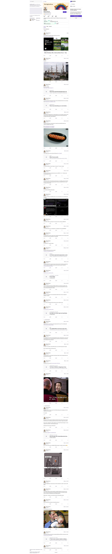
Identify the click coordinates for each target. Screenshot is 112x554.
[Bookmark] (61, 55)
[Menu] (67, 12)
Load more (56, 552)
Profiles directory (38, 549)
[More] (67, 55)
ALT (67, 79)
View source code (34, 552)
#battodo (45, 30)
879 (48, 16)
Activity (45, 26)
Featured (50, 26)
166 (44, 16)
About (34, 549)
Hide (67, 62)
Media (47, 26)
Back (45, 1)
